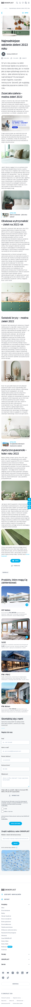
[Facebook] (3, 973)
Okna (2, 907)
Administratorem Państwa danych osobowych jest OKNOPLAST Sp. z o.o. (15, 818)
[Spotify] (3, 977)
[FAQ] (26, 3)
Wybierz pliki (15, 795)
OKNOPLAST (5, 959)
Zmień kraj (15, 984)
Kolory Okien (5, 941)
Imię (2, 738)
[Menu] (29, 2)
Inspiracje (4, 949)
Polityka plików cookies (17, 1003)
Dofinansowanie (20, 1000)
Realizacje (6, 947)
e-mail (5, 808)
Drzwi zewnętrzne (6, 919)
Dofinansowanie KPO (5, 1003)
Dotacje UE (11, 1000)
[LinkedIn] (22, 973)
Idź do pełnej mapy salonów (8, 847)
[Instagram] (12, 973)
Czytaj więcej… (4, 805)
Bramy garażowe (6, 921)
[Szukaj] (17, 3)
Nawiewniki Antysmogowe (8, 933)
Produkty (4, 904)
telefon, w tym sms (8, 811)
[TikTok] (8, 977)
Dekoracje (5, 572)
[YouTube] (8, 973)
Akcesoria (4, 935)
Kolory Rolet (4, 944)
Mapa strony (3, 1000)
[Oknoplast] (7, 2)
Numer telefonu (6, 756)
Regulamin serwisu (17, 997)
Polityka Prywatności (5, 997)
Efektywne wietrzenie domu (9, 930)
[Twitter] (27, 973)
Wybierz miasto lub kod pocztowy (11, 835)
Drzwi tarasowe (5, 910)
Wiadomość (4, 774)
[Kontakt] (20, 3)
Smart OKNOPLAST (6, 938)
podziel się (17, 565)
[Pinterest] (17, 973)
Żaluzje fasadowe (6, 916)
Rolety (3, 913)
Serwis (3, 964)
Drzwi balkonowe (6, 924)
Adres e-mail (5, 747)
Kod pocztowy (5, 765)
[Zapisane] (23, 3)
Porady (3, 954)
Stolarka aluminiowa (6, 927)
